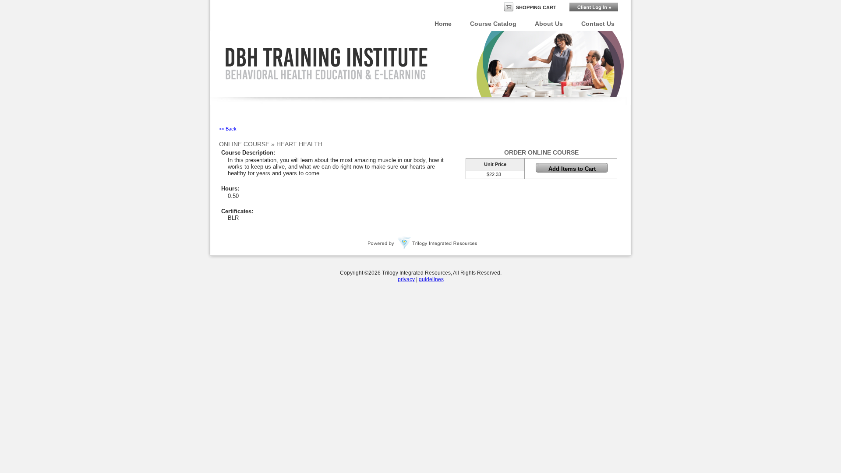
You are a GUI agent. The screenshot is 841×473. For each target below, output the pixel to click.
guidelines (431, 279)
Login (593, 7)
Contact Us (598, 23)
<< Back (228, 128)
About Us (549, 23)
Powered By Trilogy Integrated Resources (422, 243)
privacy (406, 279)
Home (443, 23)
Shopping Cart (536, 7)
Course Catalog (493, 23)
